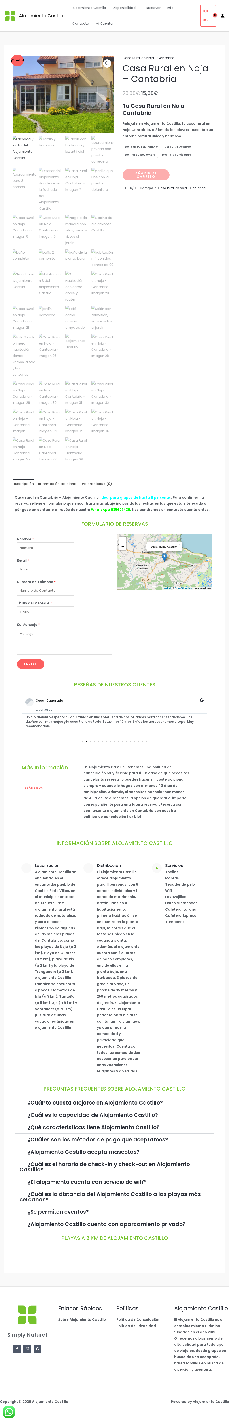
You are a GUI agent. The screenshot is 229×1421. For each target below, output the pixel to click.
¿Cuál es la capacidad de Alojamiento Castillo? (93, 1115)
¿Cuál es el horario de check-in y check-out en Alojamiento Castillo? (104, 1167)
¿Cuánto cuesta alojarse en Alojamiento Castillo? (95, 1102)
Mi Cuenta (104, 23)
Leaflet (167, 588)
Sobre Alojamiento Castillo (82, 1319)
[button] (107, 63)
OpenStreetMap (184, 588)
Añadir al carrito (146, 175)
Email (23, 560)
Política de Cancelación (137, 1319)
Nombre (25, 539)
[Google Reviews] (37, 1349)
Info (170, 7)
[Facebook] (17, 1349)
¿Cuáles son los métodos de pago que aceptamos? (98, 1139)
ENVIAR (30, 664)
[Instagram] (27, 1349)
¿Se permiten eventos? (58, 1212)
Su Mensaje (28, 624)
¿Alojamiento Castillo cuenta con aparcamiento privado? (107, 1224)
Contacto (80, 23)
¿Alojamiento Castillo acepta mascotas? (84, 1152)
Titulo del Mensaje (34, 603)
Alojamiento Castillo (42, 16)
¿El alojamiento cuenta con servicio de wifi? (87, 1182)
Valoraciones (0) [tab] (97, 483)
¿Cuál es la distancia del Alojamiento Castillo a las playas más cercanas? (110, 1196)
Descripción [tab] (23, 483)
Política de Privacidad (136, 1326)
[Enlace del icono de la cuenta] (223, 16)
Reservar (153, 7)
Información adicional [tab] (57, 483)
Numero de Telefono (36, 582)
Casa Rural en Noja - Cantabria (148, 57)
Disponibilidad (124, 7)
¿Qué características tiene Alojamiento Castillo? (93, 1127)
